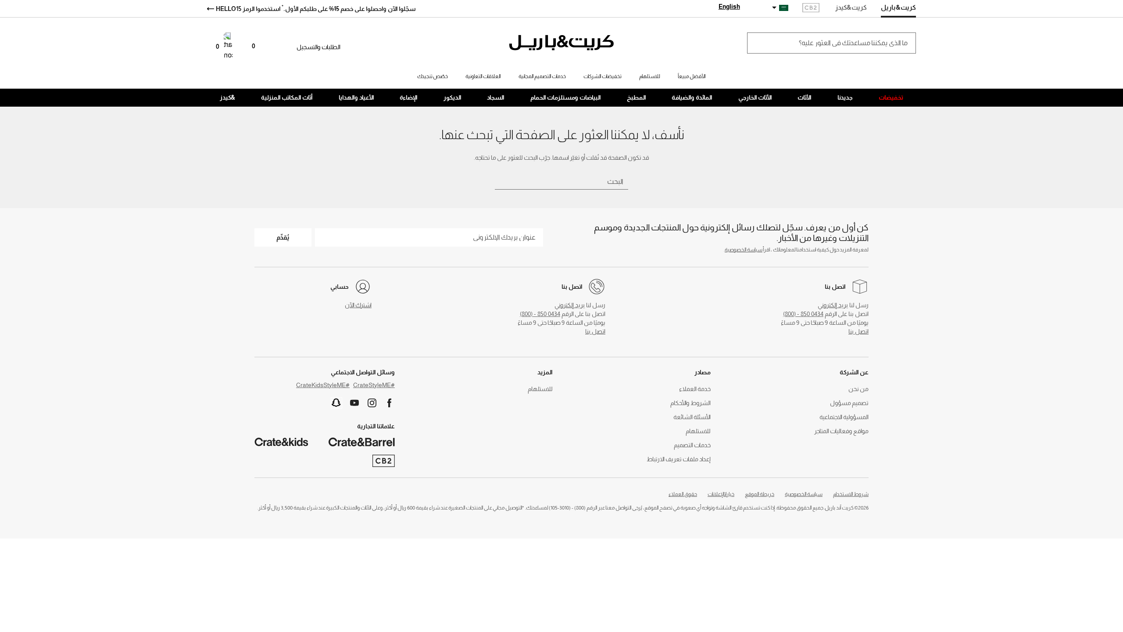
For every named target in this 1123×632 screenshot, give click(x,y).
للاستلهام (698, 430)
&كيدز (227, 97)
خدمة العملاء (695, 388)
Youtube (354, 403)
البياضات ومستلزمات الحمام (565, 97)
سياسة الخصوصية (743, 250)
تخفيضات (891, 97)
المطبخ (636, 97)
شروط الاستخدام (851, 494)
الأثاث (805, 97)
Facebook (389, 403)
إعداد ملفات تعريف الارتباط (679, 459)
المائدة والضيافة (692, 97)
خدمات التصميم (692, 445)
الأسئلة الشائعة (692, 416)
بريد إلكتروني (833, 305)
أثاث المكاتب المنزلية (287, 97)
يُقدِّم (283, 237)
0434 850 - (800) (803, 313)
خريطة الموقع (759, 494)
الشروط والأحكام (690, 402)
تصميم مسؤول (849, 402)
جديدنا (845, 97)
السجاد (495, 97)
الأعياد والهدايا (356, 97)
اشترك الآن (358, 305)
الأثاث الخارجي (755, 97)
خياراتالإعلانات (721, 494)
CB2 (810, 8)
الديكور (452, 97)
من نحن (858, 388)
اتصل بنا (858, 331)
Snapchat (336, 403)
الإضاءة (409, 97)
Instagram (372, 403)
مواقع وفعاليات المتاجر (841, 430)
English (729, 6)
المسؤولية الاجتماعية (844, 416)
